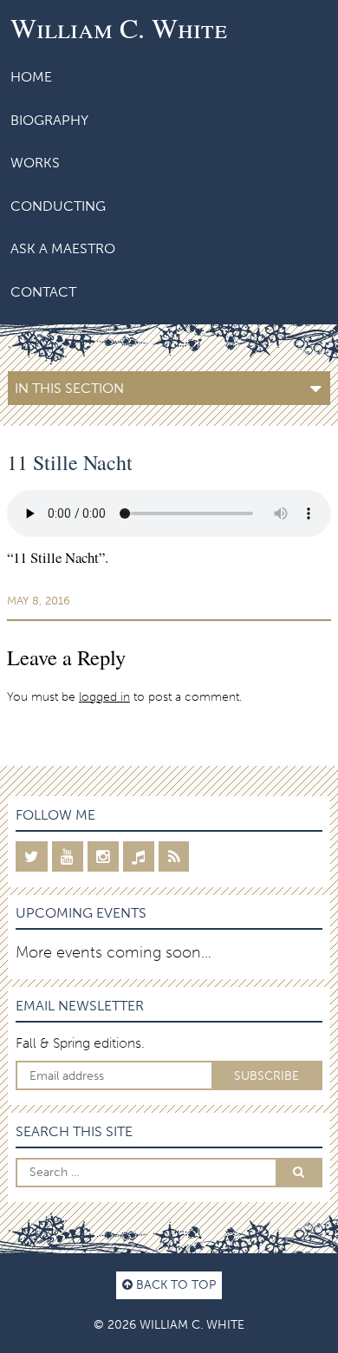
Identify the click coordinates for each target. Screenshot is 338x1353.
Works (35, 162)
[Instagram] (103, 856)
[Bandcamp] (138, 856)
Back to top (174, 1284)
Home (31, 77)
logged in (104, 696)
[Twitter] (32, 856)
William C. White (118, 27)
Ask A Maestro (62, 248)
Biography (49, 120)
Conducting (58, 206)
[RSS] (174, 856)
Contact (43, 292)
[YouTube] (67, 856)
